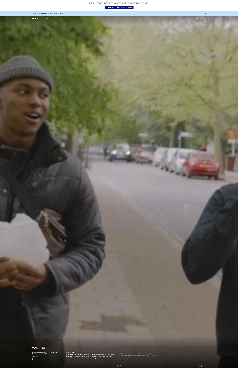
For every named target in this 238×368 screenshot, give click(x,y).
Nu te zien (48, 18)
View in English (58, 13)
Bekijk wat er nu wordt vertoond (119, 7)
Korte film (35, 356)
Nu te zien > (151, 355)
